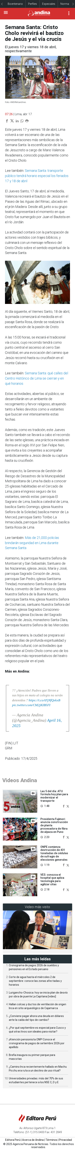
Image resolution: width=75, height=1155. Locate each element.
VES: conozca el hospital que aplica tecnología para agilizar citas (52, 879)
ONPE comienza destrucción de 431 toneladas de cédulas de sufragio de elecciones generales (54, 853)
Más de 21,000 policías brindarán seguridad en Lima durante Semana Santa (32, 543)
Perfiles (32, 3)
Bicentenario (15, 3)
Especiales (48, 3)
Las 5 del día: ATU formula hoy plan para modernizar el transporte (54, 796)
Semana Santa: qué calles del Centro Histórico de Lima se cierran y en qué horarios (36, 378)
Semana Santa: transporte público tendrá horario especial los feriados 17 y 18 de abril (36, 176)
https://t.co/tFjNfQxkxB (44, 700)
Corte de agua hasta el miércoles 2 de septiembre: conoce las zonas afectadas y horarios (35, 980)
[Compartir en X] (67, 806)
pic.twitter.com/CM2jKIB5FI (31, 705)
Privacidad (65, 1139)
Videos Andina (19, 780)
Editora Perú (12, 1139)
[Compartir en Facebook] (64, 806)
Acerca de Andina (33, 1139)
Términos (51, 1139)
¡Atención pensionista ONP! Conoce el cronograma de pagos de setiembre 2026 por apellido (36, 1043)
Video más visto (37, 907)
